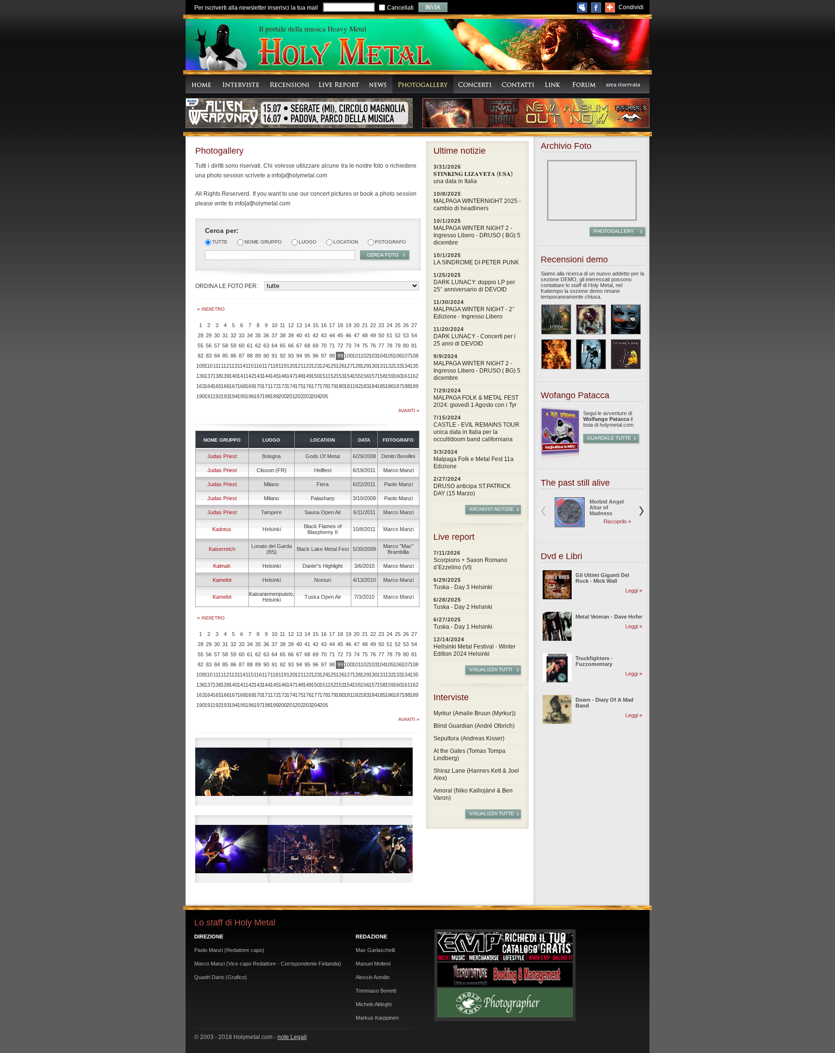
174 (291, 386)
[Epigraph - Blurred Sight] (556, 319)
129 (364, 366)
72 (340, 345)
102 (364, 356)
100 (348, 356)
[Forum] (583, 83)
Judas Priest (222, 456)
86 (233, 356)
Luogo (308, 242)
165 (217, 386)
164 (208, 386)
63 (266, 345)
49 (373, 335)
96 (315, 356)
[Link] (553, 83)
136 (200, 376)
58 (225, 345)
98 (332, 356)
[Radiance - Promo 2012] (591, 319)
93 (291, 356)
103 (373, 356)
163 (200, 386)
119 (282, 366)
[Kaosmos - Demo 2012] (556, 354)
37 (274, 335)
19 (348, 325)
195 (241, 396)
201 (291, 396)
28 (200, 335)
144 (266, 376)
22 (373, 325)
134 (406, 366)
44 (332, 335)
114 (241, 366)
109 (200, 366)
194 (233, 396)
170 (258, 386)
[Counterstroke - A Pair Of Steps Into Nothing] (591, 354)
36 (266, 335)
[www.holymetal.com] (344, 53)
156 (364, 376)
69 (315, 345)
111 (217, 366)
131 (381, 366)
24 (389, 325)
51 (389, 335)
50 (381, 335)
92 (283, 356)
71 (332, 345)
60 (242, 345)
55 (200, 345)
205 (323, 396)
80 (406, 345)
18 (340, 325)
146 (282, 376)
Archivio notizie (491, 509)
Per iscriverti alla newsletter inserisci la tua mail (256, 7)
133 (397, 366)
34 (250, 335)
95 (307, 356)
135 (414, 366)
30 (217, 335)
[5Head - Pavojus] (626, 319)
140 (233, 376)
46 (348, 335)
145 (274, 376)
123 (315, 366)
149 (307, 376)
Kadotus (221, 529)
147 (291, 376)
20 (357, 325)
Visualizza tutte (491, 813)
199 (274, 396)
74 (357, 345)
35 (258, 335)
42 (315, 335)
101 (356, 356)
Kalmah (221, 566)
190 (200, 396)
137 (208, 376)
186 (389, 386)
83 (209, 356)
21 (365, 325)
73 (348, 345)
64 (274, 345)
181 (348, 386)
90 (266, 356)
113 (233, 366)
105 (389, 356)
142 (249, 376)
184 (373, 386)
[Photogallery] (423, 83)
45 (340, 335)
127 (348, 366)
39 (291, 335)
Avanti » (408, 410)
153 (340, 376)
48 (365, 335)
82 (200, 356)
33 (242, 335)
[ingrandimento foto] (231, 772)
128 (356, 366)
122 (307, 366)
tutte (220, 242)
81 (414, 345)
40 (299, 335)
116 (258, 366)
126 (340, 366)
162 (414, 376)
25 (398, 325)
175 (299, 386)
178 (323, 386)
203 (307, 396)
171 (266, 386)
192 (217, 396)
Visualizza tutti (490, 669)
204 (315, 396)
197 (258, 396)
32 (233, 335)
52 (398, 335)
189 (414, 386)
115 (249, 366)
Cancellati (400, 7)
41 (307, 335)
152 (332, 376)
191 (208, 396)
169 (249, 386)
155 (356, 376)
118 (274, 366)
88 (250, 356)
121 (299, 366)
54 (414, 335)
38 (283, 335)
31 (225, 335)
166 (225, 386)
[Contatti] (518, 83)
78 (389, 345)
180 (340, 386)
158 (381, 376)
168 (241, 386)
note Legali (292, 1037)
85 (225, 356)
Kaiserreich (222, 549)
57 (217, 345)
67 (299, 345)
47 (357, 335)
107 (406, 356)
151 (323, 376)
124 (323, 366)
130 (373, 366)
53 (406, 335)
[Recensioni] (290, 83)
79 (398, 345)
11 (282, 325)
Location (345, 242)
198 (266, 396)
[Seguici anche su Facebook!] (596, 7)
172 (274, 386)
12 (291, 325)
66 (291, 345)
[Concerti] (475, 83)
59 (233, 345)
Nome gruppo (263, 242)
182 (356, 386)
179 (332, 386)
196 (249, 396)
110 (208, 366)
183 (364, 386)
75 (365, 345)
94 (299, 356)
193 (225, 396)
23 (381, 325)
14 (307, 325)
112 (225, 366)
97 (324, 356)
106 (397, 356)
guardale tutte (609, 438)
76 (373, 345)
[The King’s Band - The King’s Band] (626, 354)
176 (307, 386)
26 (406, 325)
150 (315, 376)
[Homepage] (201, 83)
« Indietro (211, 309)
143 (258, 376)
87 (242, 356)
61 (250, 345)
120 (291, 366)
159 (389, 376)
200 (282, 396)
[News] (378, 83)
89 (258, 356)
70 (324, 345)
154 (348, 376)
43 (324, 335)
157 (373, 376)
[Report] (339, 83)
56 (209, 345)
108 (414, 356)
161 (406, 376)
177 (315, 386)
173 (282, 386)
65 (283, 345)
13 (299, 325)
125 (332, 366)
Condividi (631, 7)
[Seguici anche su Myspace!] (582, 7)
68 (307, 345)
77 (381, 345)
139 (225, 376)
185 (381, 386)
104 (381, 356)
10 (274, 325)
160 (397, 376)
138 (217, 376)
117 (266, 366)
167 (233, 386)
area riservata (623, 84)
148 (299, 376)
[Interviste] (241, 83)
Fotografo (390, 242)
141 (241, 376)
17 (332, 325)
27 (414, 325)
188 (406, 386)
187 (397, 386)
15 (315, 325)
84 (217, 356)
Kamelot (222, 580)
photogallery (613, 231)
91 (274, 356)
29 (209, 335)
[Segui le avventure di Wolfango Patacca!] (559, 459)
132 (389, 366)
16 (324, 325)
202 (299, 396)
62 (258, 345)
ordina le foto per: (226, 286)
